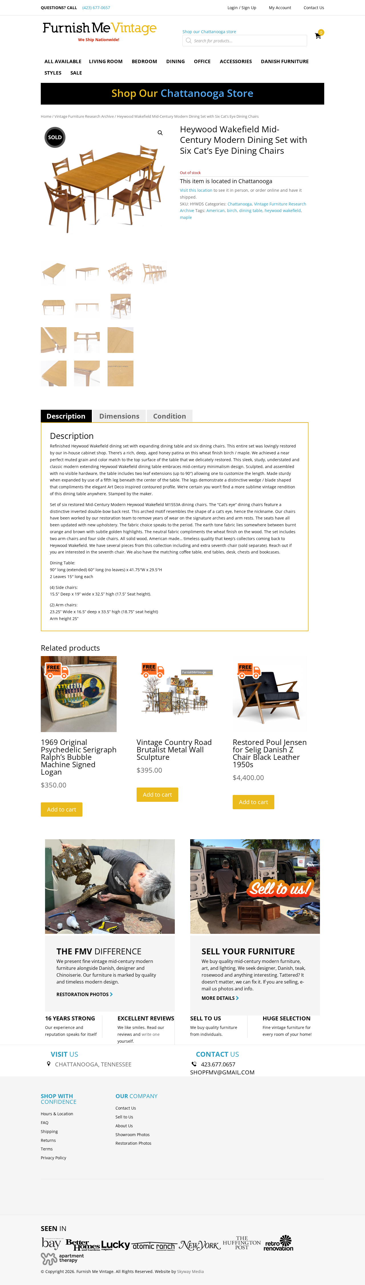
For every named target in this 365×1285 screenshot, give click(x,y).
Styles (52, 72)
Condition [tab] (169, 416)
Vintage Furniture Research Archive (84, 116)
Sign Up (249, 7)
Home (46, 116)
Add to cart (61, 809)
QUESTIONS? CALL (75, 7)
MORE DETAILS (219, 998)
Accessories (236, 61)
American (215, 210)
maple (186, 217)
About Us (124, 1125)
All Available (63, 61)
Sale (76, 72)
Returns (48, 1140)
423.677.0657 (218, 1064)
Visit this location (196, 190)
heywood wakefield (283, 210)
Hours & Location (57, 1113)
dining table (250, 210)
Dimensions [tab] (119, 416)
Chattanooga (255, 181)
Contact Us (314, 7)
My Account (280, 7)
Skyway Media (190, 1271)
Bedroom (144, 61)
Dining (175, 61)
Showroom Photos (132, 1134)
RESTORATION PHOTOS (83, 994)
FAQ (44, 1122)
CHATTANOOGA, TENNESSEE (93, 1064)
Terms (47, 1149)
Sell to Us (124, 1117)
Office (202, 61)
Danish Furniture (285, 61)
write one (151, 1034)
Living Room (106, 61)
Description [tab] (66, 416)
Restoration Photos (133, 1143)
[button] (160, 133)
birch (232, 210)
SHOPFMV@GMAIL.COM (222, 1072)
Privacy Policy (53, 1157)
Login (233, 7)
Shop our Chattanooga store (209, 31)
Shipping (49, 1131)
